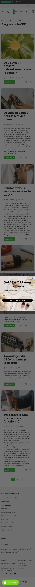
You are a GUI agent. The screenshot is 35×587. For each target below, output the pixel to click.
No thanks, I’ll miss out (17, 305)
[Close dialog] (33, 278)
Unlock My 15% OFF (17, 300)
